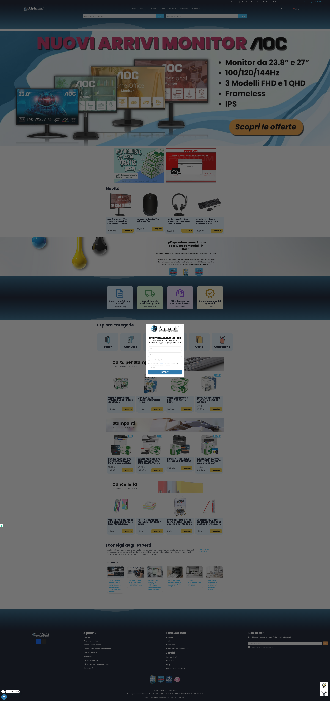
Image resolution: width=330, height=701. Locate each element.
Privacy (161, 363)
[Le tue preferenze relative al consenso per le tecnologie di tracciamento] (1, 525)
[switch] (324, 694)
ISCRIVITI (165, 372)
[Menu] (327, 683)
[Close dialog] (182, 326)
